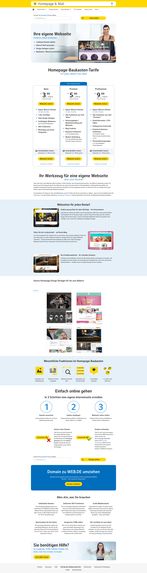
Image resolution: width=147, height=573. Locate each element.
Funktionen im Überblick (46, 164)
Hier (104, 379)
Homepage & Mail (51, 3)
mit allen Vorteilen (43, 112)
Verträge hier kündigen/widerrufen (70, 567)
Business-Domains (53, 9)
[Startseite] (33, 9)
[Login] (112, 3)
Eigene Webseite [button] (65, 9)
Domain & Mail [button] (41, 9)
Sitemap (39, 567)
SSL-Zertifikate (78, 9)
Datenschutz (87, 567)
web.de (35, 3)
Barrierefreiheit (76, 570)
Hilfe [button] (96, 9)
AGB (56, 567)
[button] (46, 103)
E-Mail (67, 570)
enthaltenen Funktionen (64, 195)
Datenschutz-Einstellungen (102, 567)
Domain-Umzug (88, 9)
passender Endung (46, 15)
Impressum (48, 567)
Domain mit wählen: (45, 15)
